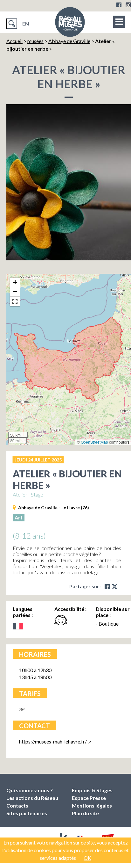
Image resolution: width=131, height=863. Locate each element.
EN (25, 23)
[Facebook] (118, 4)
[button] (15, 282)
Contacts (17, 805)
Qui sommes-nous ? (29, 790)
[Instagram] (128, 4)
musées (35, 41)
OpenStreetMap (94, 442)
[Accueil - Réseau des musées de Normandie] (70, 24)
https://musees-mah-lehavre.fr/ (53, 741)
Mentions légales (92, 805)
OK (87, 858)
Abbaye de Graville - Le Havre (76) (53, 507)
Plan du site (85, 813)
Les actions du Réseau (32, 798)
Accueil (14, 41)
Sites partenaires (26, 813)
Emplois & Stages (92, 790)
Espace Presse (89, 798)
